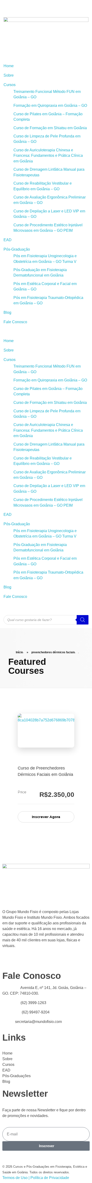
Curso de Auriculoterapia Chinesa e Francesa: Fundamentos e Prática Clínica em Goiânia (48, 155)
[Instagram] (44, 6)
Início (19, 652)
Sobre (9, 75)
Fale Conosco (15, 322)
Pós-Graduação (17, 249)
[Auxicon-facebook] (19, 6)
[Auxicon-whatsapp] (31, 6)
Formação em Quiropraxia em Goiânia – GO (50, 105)
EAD (8, 240)
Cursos (10, 85)
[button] (46, 331)
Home (9, 66)
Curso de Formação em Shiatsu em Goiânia (50, 128)
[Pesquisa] (82, 620)
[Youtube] (6, 6)
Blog (7, 312)
